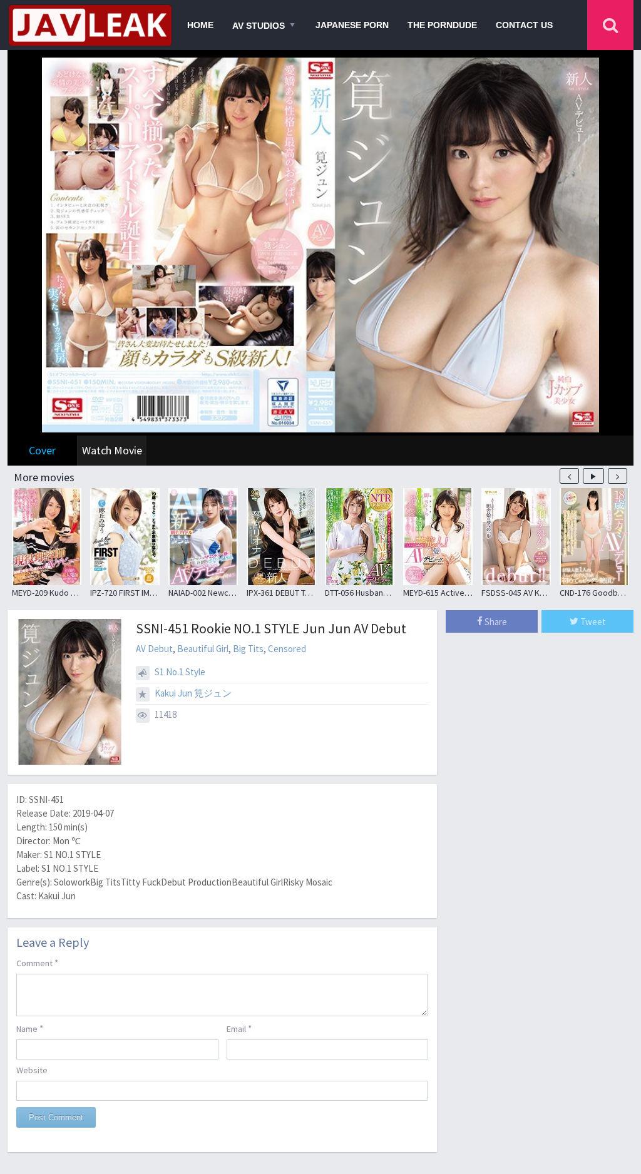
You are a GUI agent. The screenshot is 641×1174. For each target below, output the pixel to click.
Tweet (592, 622)
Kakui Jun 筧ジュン (193, 693)
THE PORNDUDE (442, 25)
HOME (200, 25)
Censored (287, 649)
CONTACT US (524, 25)
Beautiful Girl (202, 649)
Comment (37, 963)
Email (239, 1028)
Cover (42, 450)
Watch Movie (112, 450)
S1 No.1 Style (180, 672)
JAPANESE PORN (352, 25)
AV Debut (154, 649)
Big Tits (248, 649)
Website (32, 1070)
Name (29, 1028)
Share (495, 622)
